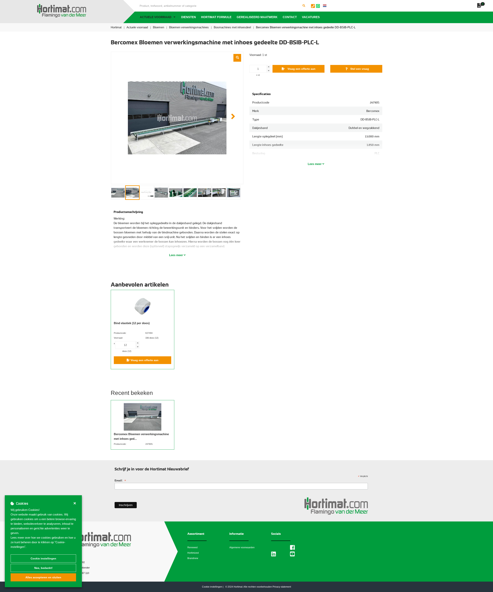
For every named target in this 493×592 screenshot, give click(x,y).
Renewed (192, 547)
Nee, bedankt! (43, 567)
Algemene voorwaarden (242, 547)
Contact (290, 17)
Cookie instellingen (43, 558)
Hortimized (193, 553)
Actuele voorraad (155, 17)
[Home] (61, 11)
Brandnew (192, 558)
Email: (120, 480)
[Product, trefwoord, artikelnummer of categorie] (304, 6)
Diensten (188, 17)
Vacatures (311, 17)
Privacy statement (281, 586)
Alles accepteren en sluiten (43, 577)
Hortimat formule (216, 17)
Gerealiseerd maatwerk (257, 17)
